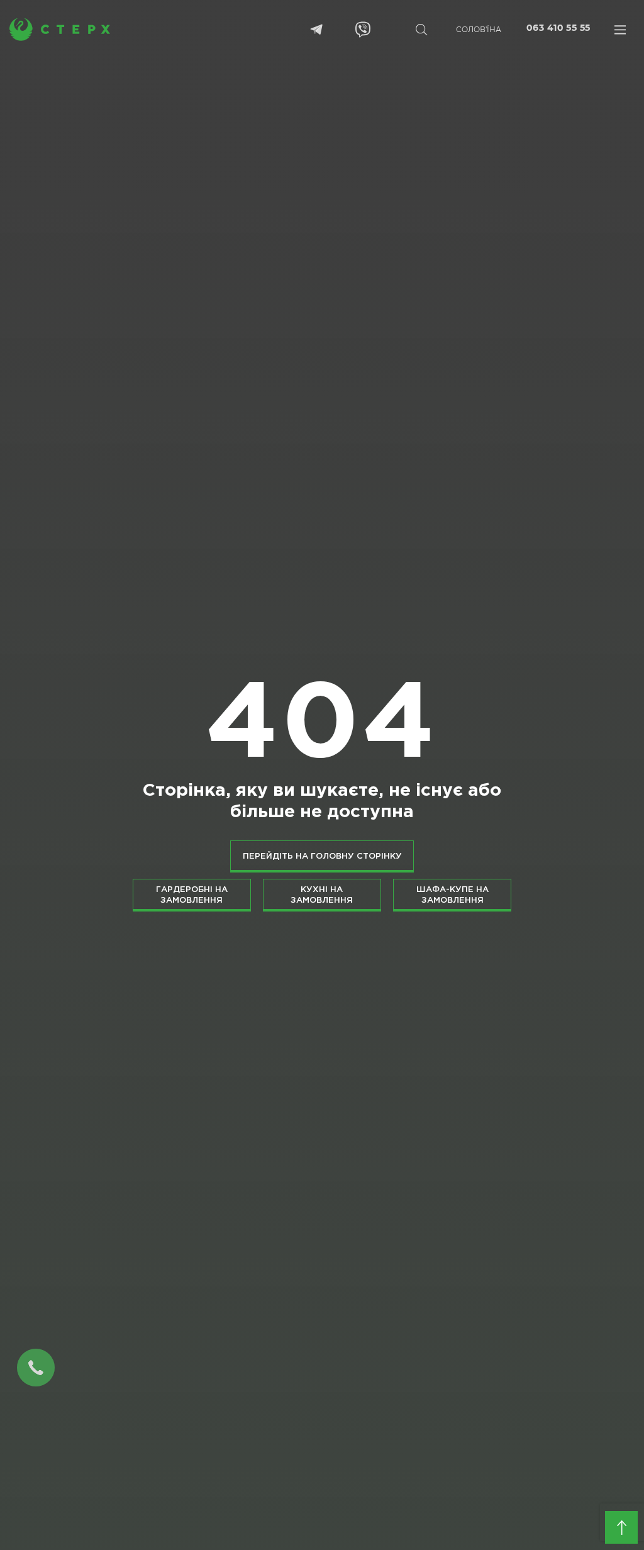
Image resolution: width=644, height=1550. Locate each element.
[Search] (421, 29)
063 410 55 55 (558, 28)
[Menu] (620, 29)
